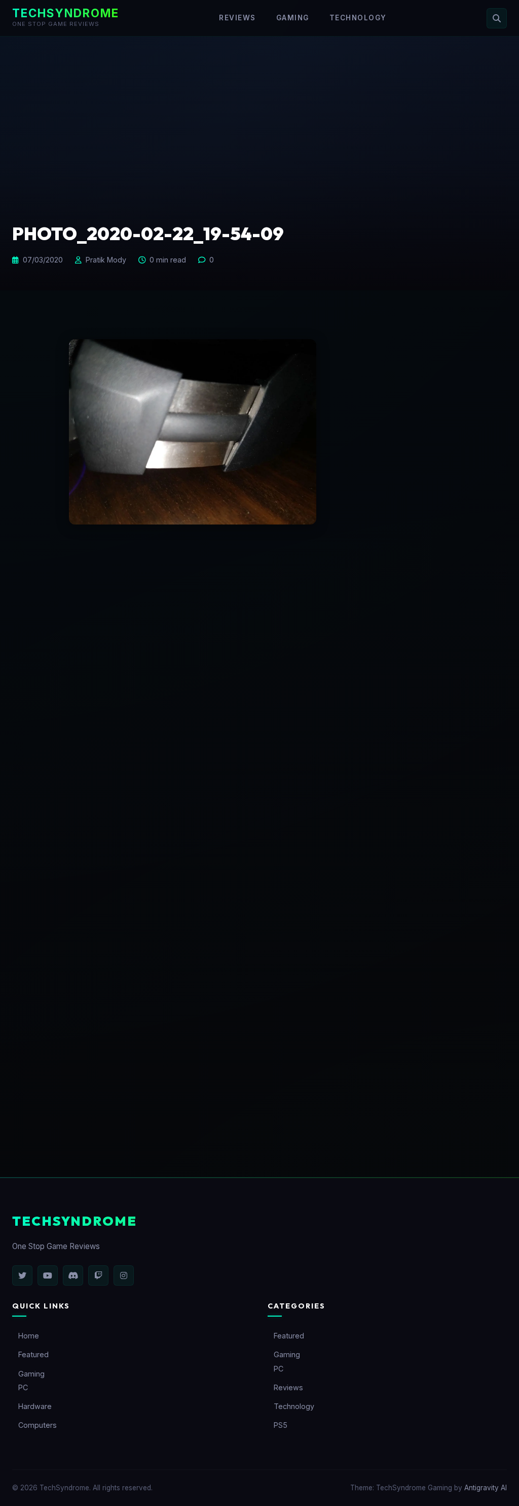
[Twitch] (98, 1275)
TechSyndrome (65, 13)
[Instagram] (124, 1275)
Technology (358, 18)
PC (23, 1387)
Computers (37, 1425)
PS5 (280, 1425)
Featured (33, 1354)
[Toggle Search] (497, 18)
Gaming (292, 18)
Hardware (35, 1406)
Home (28, 1335)
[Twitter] (22, 1275)
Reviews (237, 18)
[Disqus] (259, 716)
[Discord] (73, 1275)
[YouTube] (48, 1275)
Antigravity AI (485, 1488)
